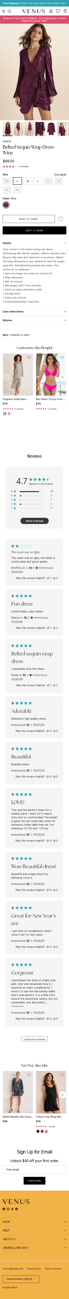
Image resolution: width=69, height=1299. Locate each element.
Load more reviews (34, 1039)
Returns (7, 320)
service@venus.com (13, 1268)
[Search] (11, 11)
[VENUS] (33, 11)
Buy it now (34, 230)
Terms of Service (53, 1268)
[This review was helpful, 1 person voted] (48, 578)
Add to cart (28, 219)
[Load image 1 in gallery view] (34, 72)
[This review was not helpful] (54, 578)
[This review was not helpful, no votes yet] (54, 731)
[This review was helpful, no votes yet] (48, 731)
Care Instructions (13, 311)
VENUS (7, 141)
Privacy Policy (34, 1268)
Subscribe (34, 1180)
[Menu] (3, 11)
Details (7, 243)
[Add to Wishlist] (61, 219)
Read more (18, 1006)
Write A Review (34, 520)
